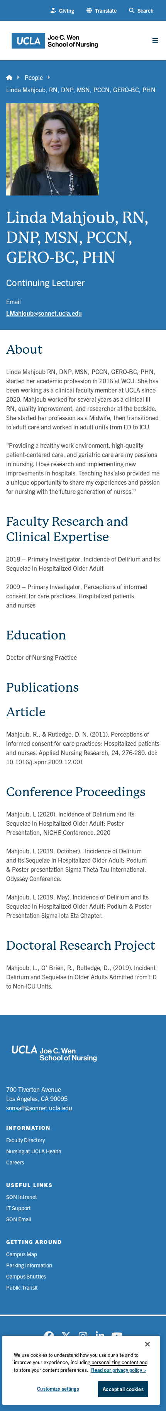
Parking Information (29, 1265)
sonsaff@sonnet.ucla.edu (39, 1107)
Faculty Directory (25, 1139)
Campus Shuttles (26, 1276)
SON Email (18, 1219)
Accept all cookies (123, 1389)
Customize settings (58, 1388)
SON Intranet (21, 1196)
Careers (15, 1162)
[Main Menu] (155, 40)
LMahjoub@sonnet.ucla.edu (44, 313)
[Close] (147, 1344)
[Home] (9, 77)
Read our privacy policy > (118, 1369)
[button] (101, 10)
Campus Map (21, 1253)
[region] (81, 1370)
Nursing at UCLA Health (33, 1151)
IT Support (18, 1207)
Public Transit (22, 1287)
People (34, 77)
